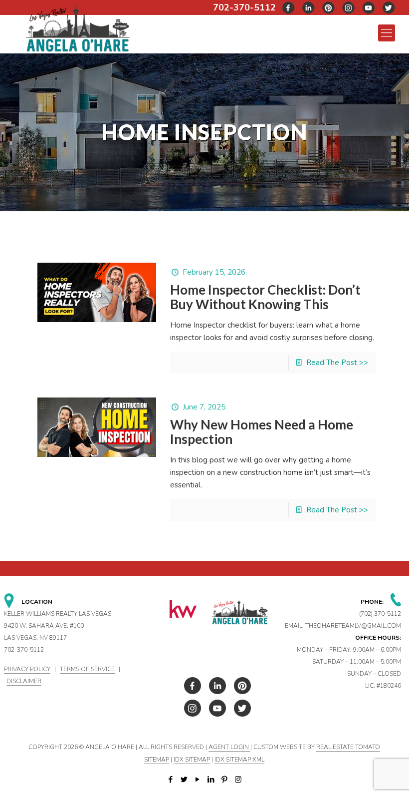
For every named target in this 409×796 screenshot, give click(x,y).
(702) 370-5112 (380, 614)
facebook (288, 7)
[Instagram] (238, 780)
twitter (308, 7)
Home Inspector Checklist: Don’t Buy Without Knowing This (265, 297)
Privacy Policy (27, 669)
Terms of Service (87, 669)
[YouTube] (198, 780)
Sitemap (156, 760)
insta (348, 7)
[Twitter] (184, 780)
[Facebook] (171, 780)
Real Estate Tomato (348, 747)
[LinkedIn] (211, 780)
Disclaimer (23, 681)
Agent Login (229, 747)
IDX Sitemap (192, 760)
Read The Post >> (337, 363)
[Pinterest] (224, 780)
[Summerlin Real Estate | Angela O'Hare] (77, 26)
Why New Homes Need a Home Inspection (261, 431)
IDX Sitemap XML (239, 760)
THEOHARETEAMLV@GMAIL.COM (353, 626)
